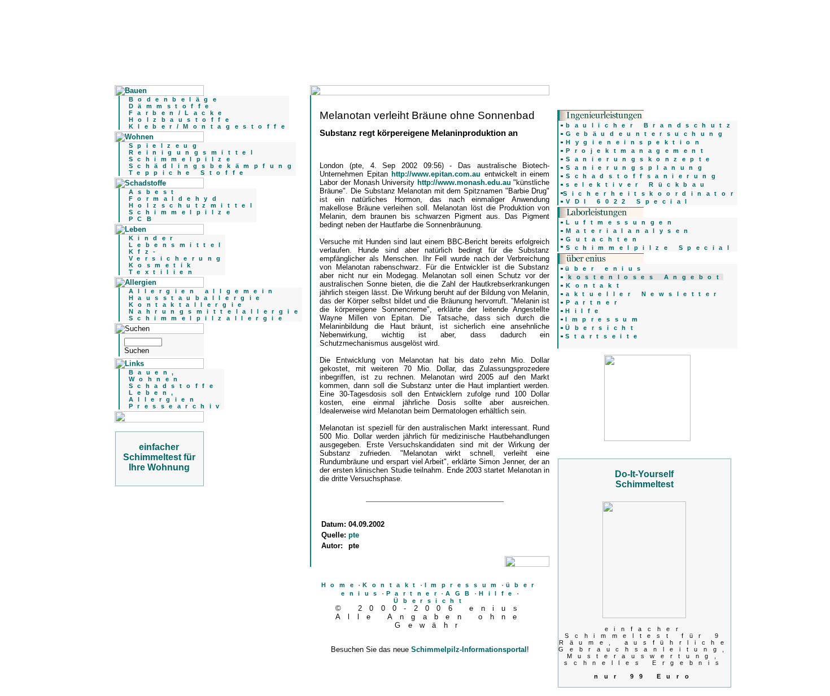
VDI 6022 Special (629, 201)
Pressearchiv (176, 406)
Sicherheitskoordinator (650, 193)
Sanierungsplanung (636, 167)
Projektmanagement (636, 150)
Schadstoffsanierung (643, 176)
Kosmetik (162, 265)
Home (339, 585)
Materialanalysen (629, 230)
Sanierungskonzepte (640, 159)
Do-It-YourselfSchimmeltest (644, 479)
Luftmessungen (621, 222)
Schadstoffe (173, 385)
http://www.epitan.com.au (437, 174)
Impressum (463, 585)
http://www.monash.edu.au (465, 182)
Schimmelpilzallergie (208, 318)
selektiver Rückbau (637, 184)
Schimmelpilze (182, 159)
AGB (459, 593)
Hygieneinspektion (635, 142)
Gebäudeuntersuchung (646, 133)
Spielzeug (165, 145)
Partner (414, 593)
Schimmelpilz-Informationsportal (469, 649)
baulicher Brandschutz (650, 125)
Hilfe (498, 593)
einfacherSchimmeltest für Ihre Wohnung (159, 457)
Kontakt (391, 585)
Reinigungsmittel (193, 152)
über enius (605, 268)
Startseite (603, 336)
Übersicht (430, 600)
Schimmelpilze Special (649, 247)
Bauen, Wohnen (155, 375)
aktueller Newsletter (643, 293)
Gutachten (603, 239)
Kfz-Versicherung (177, 255)
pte (353, 535)
